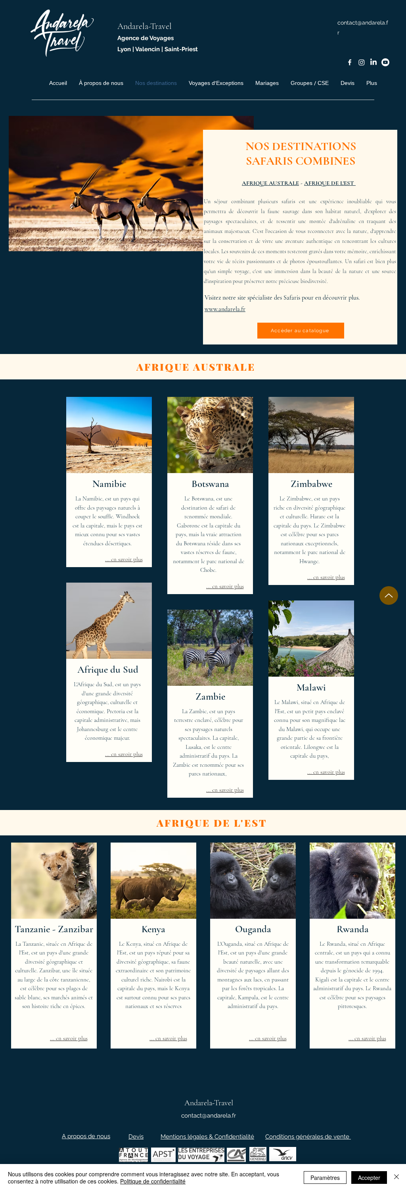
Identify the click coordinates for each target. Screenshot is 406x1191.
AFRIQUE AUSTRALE (270, 183)
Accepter (369, 1177)
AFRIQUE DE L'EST (330, 183)
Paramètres (325, 1177)
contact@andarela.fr (208, 1115)
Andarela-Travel (144, 26)
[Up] (388, 595)
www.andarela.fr (225, 309)
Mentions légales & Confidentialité (207, 1136)
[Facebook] (350, 62)
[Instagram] (362, 62)
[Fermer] (396, 1177)
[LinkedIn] (373, 62)
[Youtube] (385, 62)
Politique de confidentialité (153, 1181)
